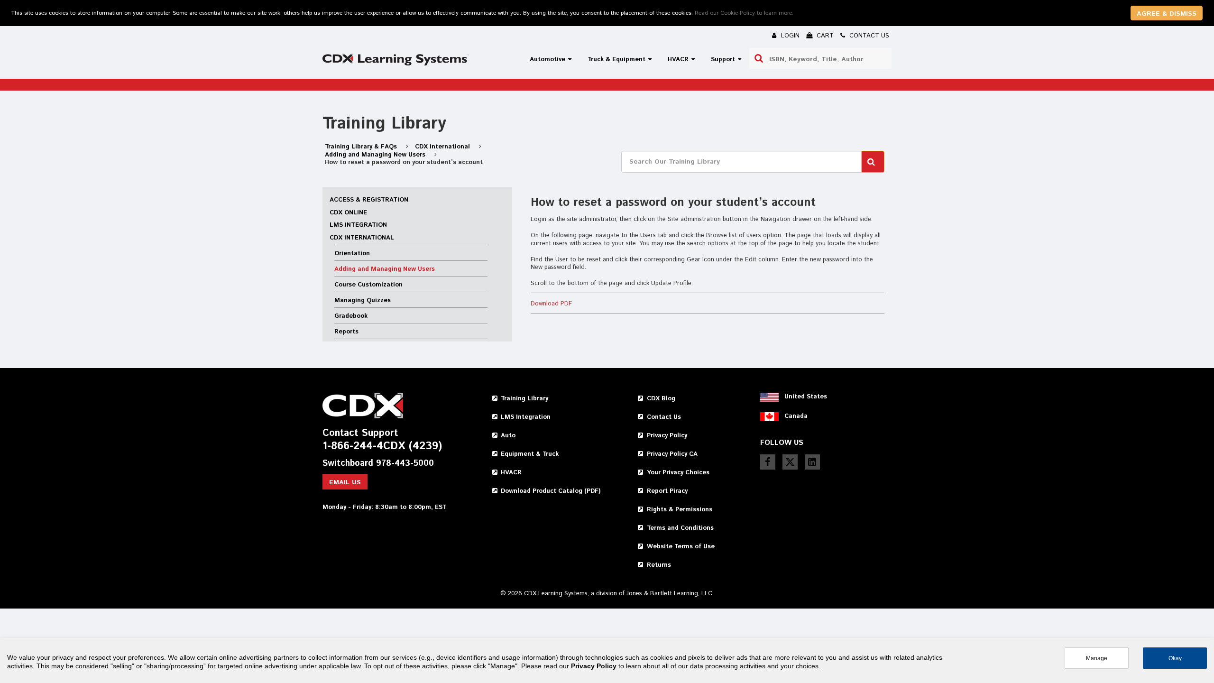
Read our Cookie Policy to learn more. (744, 13)
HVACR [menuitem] (678, 59)
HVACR (511, 472)
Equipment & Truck (530, 454)
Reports (346, 331)
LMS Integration (358, 225)
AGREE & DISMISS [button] (1166, 13)
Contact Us (664, 417)
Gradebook (351, 316)
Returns (659, 565)
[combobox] (820, 58)
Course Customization (368, 284)
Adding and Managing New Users (376, 154)
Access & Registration (369, 199)
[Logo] (395, 59)
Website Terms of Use (681, 546)
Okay (1175, 658)
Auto (508, 435)
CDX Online (348, 212)
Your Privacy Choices (678, 472)
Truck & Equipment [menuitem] (616, 59)
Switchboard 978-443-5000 (378, 463)
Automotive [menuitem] (547, 59)
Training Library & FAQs (362, 146)
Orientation (352, 253)
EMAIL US (345, 482)
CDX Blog (661, 398)
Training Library (524, 398)
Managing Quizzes (362, 300)
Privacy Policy (667, 435)
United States (805, 396)
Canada (796, 416)
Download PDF (551, 303)
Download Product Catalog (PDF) (550, 491)
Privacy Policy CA (672, 454)
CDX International (443, 146)
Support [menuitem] (723, 59)
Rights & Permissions (679, 509)
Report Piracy (667, 491)
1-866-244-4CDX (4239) (382, 446)
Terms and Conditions (680, 528)
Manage (1096, 658)
